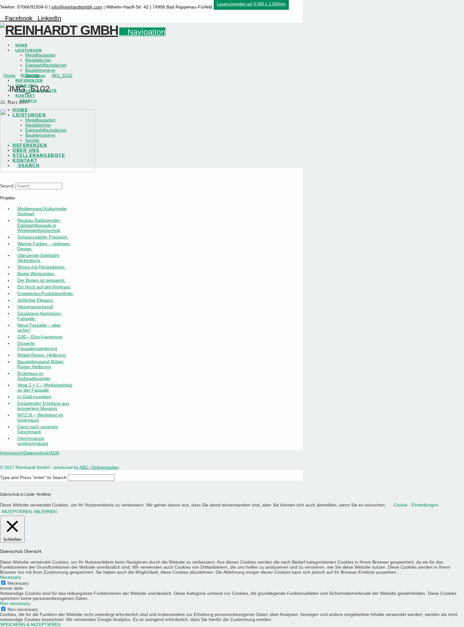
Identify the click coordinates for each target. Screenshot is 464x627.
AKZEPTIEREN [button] (17, 511)
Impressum (11, 452)
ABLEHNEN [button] (45, 511)
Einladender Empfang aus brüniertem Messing (43, 406)
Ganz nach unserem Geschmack (37, 429)
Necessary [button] (10, 577)
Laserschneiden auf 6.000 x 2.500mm (251, 4)
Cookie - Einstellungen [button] (416, 504)
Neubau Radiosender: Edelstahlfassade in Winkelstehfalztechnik (39, 225)
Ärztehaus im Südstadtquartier (34, 376)
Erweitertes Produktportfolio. (45, 293)
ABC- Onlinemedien (99, 467)
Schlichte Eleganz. (35, 300)
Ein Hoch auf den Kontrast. (44, 286)
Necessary (18, 583)
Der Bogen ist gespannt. (41, 280)
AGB (54, 452)
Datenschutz (36, 452)
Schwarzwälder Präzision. (42, 237)
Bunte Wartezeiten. (36, 273)
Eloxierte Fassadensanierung (37, 346)
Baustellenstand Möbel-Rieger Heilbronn (40, 364)
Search (7, 185)
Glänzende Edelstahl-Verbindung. (38, 258)
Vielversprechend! (35, 306)
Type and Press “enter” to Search (33, 477)
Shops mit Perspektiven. (41, 266)
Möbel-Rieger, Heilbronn (41, 355)
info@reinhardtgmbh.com (76, 6)
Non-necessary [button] (15, 603)
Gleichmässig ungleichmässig (32, 441)
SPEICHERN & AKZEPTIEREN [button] (30, 624)
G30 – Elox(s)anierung (39, 336)
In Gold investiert (34, 396)
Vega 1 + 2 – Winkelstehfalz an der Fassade (45, 387)
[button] (142, 31)
